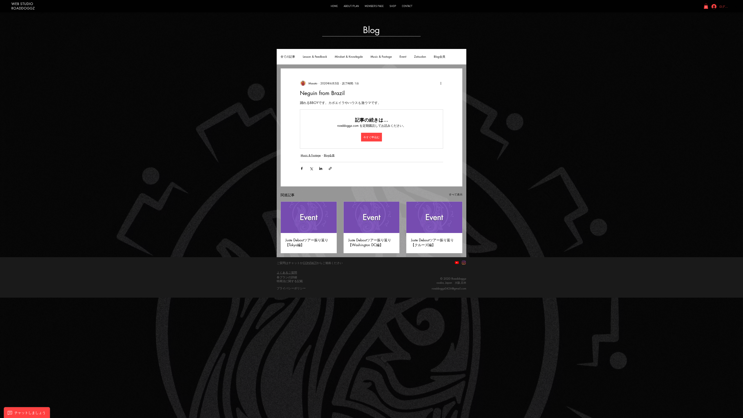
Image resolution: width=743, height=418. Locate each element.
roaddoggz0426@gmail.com (449, 288)
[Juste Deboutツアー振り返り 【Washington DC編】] (372, 217)
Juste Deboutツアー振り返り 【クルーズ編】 (432, 242)
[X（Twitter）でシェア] (311, 168)
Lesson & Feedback (315, 56)
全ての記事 (288, 56)
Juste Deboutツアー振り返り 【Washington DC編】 (369, 242)
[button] (706, 6)
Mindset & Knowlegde (349, 56)
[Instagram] (464, 263)
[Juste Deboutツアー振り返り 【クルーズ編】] (434, 217)
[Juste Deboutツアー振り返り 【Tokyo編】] (309, 217)
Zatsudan (420, 56)
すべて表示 (455, 194)
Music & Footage (381, 56)
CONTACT (310, 263)
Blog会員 (439, 56)
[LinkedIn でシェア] (321, 168)
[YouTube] (457, 263)
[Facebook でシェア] (302, 168)
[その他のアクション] (440, 83)
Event (403, 56)
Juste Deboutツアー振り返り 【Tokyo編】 (306, 242)
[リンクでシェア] (330, 168)
